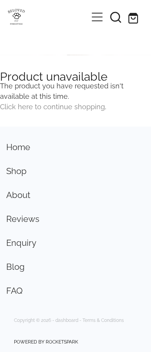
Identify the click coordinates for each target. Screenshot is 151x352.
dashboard (66, 319)
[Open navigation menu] (97, 17)
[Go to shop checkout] (134, 17)
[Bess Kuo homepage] (48, 17)
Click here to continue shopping (52, 106)
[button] (115, 17)
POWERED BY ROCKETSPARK (46, 341)
